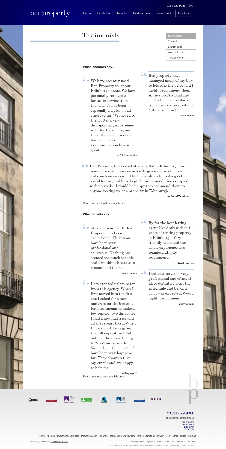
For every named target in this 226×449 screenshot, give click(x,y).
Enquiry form (175, 46)
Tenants (122, 13)
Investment (163, 13)
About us (183, 13)
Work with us (175, 52)
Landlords (103, 13)
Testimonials (175, 35)
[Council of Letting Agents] (69, 399)
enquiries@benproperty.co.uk (180, 418)
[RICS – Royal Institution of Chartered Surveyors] (34, 399)
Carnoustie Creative (59, 442)
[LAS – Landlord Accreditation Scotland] (121, 399)
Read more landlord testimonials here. (105, 203)
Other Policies (179, 436)
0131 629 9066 (176, 5)
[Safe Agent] (104, 399)
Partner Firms (176, 57)
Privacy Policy (164, 436)
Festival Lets (141, 13)
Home (87, 13)
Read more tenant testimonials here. (104, 376)
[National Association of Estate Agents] (51, 399)
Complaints (149, 436)
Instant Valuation (89, 436)
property (50, 12)
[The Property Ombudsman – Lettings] (86, 399)
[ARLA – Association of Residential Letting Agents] (139, 399)
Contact (172, 41)
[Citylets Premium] (156, 399)
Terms (139, 436)
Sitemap (192, 436)
